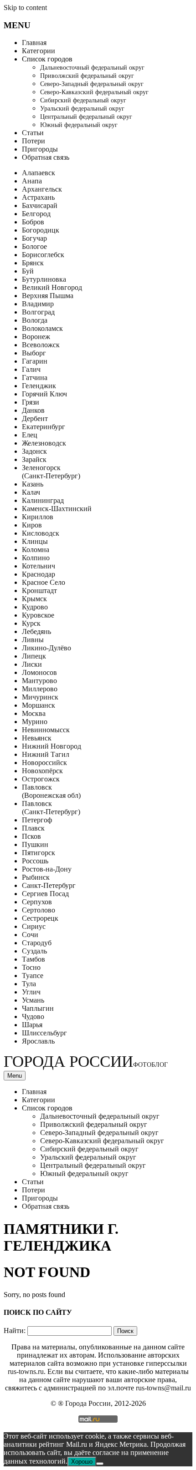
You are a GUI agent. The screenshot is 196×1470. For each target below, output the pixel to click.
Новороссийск (44, 762)
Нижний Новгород (51, 746)
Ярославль (38, 1041)
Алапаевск (38, 173)
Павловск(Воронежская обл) (51, 791)
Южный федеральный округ (79, 125)
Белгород (36, 214)
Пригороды (40, 149)
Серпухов (37, 902)
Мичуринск (40, 697)
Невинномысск (46, 730)
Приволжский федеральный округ (87, 75)
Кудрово (35, 607)
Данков (33, 410)
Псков (31, 836)
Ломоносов (39, 672)
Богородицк (40, 230)
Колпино (36, 558)
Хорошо (82, 1461)
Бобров (33, 222)
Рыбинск (36, 877)
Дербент (35, 418)
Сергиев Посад (45, 893)
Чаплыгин (38, 1008)
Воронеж (36, 336)
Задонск (34, 451)
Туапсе (32, 975)
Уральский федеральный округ (82, 108)
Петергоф (37, 820)
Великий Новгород (52, 287)
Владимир (38, 304)
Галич (31, 369)
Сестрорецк (40, 918)
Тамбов (33, 959)
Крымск (34, 599)
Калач (31, 492)
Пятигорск (38, 853)
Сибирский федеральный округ (83, 100)
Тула (29, 984)
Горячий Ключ (44, 394)
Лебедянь (36, 631)
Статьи (33, 133)
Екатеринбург (43, 427)
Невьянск (37, 738)
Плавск (33, 828)
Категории (38, 51)
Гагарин (34, 361)
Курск (31, 623)
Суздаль (34, 951)
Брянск (33, 263)
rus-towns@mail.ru (163, 1388)
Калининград (43, 500)
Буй (28, 271)
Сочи (30, 934)
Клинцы (35, 541)
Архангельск (42, 189)
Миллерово (39, 689)
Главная (34, 42)
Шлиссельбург (44, 1033)
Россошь (35, 861)
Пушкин (35, 844)
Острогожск (41, 779)
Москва (34, 713)
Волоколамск (42, 328)
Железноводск (44, 443)
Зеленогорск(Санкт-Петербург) (51, 472)
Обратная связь (45, 157)
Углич (31, 992)
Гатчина (34, 377)
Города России (86, 1061)
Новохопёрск (42, 771)
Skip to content (25, 7)
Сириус (34, 926)
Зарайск (34, 459)
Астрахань (38, 197)
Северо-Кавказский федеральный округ (94, 92)
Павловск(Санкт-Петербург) (51, 808)
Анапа (32, 181)
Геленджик (39, 386)
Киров (32, 525)
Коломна (35, 549)
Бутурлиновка (44, 279)
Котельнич (38, 566)
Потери (33, 141)
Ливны (33, 640)
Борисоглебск (43, 255)
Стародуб (37, 943)
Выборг (34, 353)
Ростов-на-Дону (47, 869)
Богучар (34, 238)
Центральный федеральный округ (86, 116)
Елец (29, 435)
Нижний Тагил (45, 754)
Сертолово (38, 910)
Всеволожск (41, 345)
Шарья (32, 1025)
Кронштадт (39, 590)
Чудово (33, 1016)
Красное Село (43, 582)
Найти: (15, 1330)
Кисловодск (40, 533)
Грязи (30, 402)
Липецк (34, 656)
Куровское (38, 615)
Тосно (31, 967)
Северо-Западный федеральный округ (92, 84)
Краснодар (38, 574)
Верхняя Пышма (47, 295)
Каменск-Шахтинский (57, 508)
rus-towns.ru (26, 1371)
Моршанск (38, 705)
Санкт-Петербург (49, 885)
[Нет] (99, 1463)
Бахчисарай (39, 205)
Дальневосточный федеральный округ (92, 67)
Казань (32, 484)
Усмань (33, 1000)
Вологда (34, 320)
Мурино (34, 721)
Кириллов (37, 517)
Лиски (32, 664)
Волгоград (38, 312)
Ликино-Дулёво (46, 648)
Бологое (34, 246)
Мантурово (39, 680)
